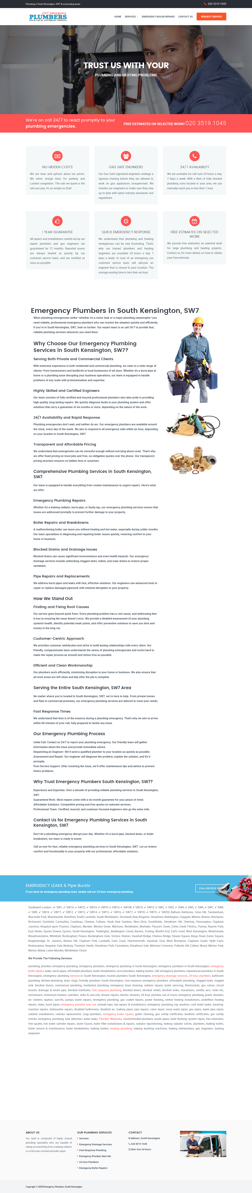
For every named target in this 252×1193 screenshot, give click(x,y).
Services (130, 16)
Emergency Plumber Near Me (95, 1156)
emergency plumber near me (78, 1004)
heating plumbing (121, 1028)
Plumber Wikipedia (110, 1019)
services (75, 976)
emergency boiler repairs (118, 1014)
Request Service (211, 16)
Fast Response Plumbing (92, 1150)
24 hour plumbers (200, 976)
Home (117, 16)
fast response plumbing (106, 990)
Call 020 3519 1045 (211, 888)
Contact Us (185, 16)
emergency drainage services (169, 976)
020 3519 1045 (217, 4)
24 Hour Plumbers (89, 1162)
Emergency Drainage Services (95, 1144)
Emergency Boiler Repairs (158, 16)
